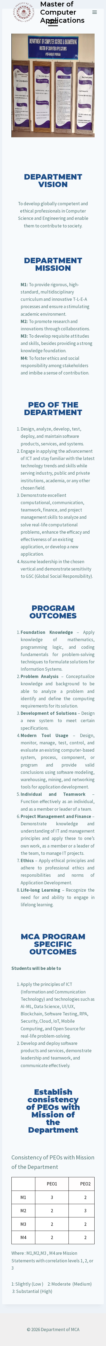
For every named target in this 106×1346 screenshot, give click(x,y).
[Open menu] (94, 12)
